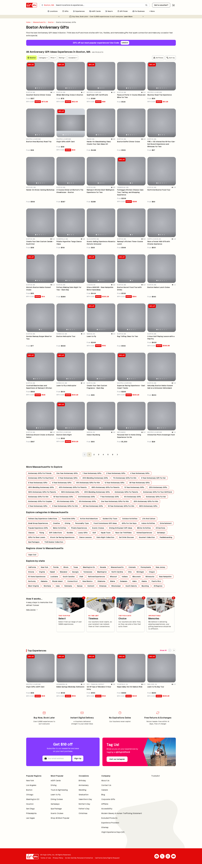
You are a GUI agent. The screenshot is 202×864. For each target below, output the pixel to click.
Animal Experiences (144, 533)
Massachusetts (39, 22)
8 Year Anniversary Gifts (37, 483)
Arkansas (102, 586)
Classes (31, 533)
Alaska (144, 581)
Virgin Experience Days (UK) (112, 832)
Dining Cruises (57, 799)
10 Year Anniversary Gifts (63, 497)
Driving (67, 523)
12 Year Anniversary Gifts (114, 483)
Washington (102, 572)
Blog (103, 794)
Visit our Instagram (117, 759)
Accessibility (106, 809)
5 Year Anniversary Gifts (68, 478)
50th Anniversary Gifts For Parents (42, 492)
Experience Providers (110, 823)
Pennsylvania (146, 567)
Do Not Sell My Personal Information (79, 858)
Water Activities (59, 528)
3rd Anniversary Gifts (86, 497)
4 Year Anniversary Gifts (139, 473)
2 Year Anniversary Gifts (115, 473)
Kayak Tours (105, 533)
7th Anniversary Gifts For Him (124, 478)
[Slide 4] (41, 134)
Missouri (113, 577)
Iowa (58, 586)
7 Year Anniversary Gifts (109, 497)
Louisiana (54, 577)
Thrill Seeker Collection (53, 542)
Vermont (90, 586)
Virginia (42, 572)
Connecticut (72, 581)
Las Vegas (30, 818)
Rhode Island (57, 581)
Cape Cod (32, 555)
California (32, 567)
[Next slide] (143, 16)
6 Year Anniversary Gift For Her (153, 478)
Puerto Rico (156, 581)
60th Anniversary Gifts (148, 506)
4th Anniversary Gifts (132, 497)
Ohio (130, 572)
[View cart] (173, 5)
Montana (47, 586)
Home (28, 22)
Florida (55, 567)
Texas (75, 567)
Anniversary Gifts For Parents (126, 492)
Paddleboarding (166, 537)
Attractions (160, 528)
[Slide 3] (39, 134)
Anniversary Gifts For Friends (39, 473)
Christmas (83, 813)
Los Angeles (31, 785)
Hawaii (52, 572)
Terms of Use (45, 858)
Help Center (31, 610)
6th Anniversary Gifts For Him (88, 483)
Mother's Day (84, 804)
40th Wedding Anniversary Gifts (41, 487)
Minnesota (150, 577)
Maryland (63, 572)
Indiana (125, 577)
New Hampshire (165, 577)
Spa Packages (34, 542)
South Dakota (131, 586)
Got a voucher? (161, 5)
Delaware (123, 581)
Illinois (65, 567)
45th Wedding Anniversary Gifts (95, 478)
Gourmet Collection (147, 537)
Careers (104, 790)
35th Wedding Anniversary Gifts (97, 492)
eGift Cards (56, 780)
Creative (56, 523)
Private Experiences (79, 528)
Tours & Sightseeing (59, 790)
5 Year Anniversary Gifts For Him (65, 506)
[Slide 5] (70, 134)
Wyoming (145, 586)
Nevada (103, 567)
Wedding (82, 790)
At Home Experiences (36, 577)
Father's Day (84, 809)
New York (44, 567)
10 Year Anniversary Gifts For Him (121, 506)
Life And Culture (148, 519)
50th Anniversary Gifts (70, 492)
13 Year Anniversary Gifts (134, 487)
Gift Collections (55, 533)
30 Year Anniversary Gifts (139, 483)
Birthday (82, 780)
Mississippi (116, 586)
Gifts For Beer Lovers (36, 537)
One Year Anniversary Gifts (67, 473)
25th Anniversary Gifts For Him (146, 501)
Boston (51, 22)
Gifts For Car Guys (129, 523)
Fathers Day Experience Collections (42, 519)
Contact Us (106, 785)
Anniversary (84, 785)
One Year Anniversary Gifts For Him (115, 501)
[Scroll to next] (174, 650)
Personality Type (82, 523)
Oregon (152, 572)
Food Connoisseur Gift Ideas (105, 523)
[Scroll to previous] (170, 650)
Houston (30, 804)
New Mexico (87, 581)
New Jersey (160, 567)
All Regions (158, 586)
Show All (163, 650)
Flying (41, 533)
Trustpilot (155, 776)
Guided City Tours (110, 519)
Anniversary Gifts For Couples (40, 501)
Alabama (44, 581)
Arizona (31, 572)
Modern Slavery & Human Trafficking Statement (121, 813)
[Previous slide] (59, 16)
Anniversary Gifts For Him (38, 497)
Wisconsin (136, 577)
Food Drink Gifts (68, 519)
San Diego (30, 809)
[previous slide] (29, 76)
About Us (105, 780)
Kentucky (32, 581)
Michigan (140, 572)
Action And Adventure (89, 519)
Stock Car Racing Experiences (62, 537)
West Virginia (33, 586)
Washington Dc (89, 567)
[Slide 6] (105, 234)
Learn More (132, 16)
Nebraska (68, 586)
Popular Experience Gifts (38, 528)
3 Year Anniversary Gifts (37, 506)
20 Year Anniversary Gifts (93, 506)
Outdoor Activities (129, 519)
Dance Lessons (85, 537)
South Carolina (68, 577)
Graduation (83, 794)
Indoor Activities (148, 523)
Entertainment (166, 523)
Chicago (29, 794)
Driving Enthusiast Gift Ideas (120, 528)
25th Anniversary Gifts (158, 487)
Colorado (132, 567)
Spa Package (56, 809)
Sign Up (77, 758)
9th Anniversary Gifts (65, 501)
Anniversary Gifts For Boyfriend (40, 478)
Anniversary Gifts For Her (156, 497)
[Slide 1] (35, 88)
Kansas (80, 586)
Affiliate (104, 804)
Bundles (70, 533)
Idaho (134, 581)
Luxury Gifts (83, 533)
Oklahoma (101, 581)
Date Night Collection (105, 537)
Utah (81, 577)
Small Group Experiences (38, 523)
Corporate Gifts (108, 799)
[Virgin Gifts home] (31, 5)
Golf (94, 533)
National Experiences (96, 577)
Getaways (161, 533)
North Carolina (117, 572)
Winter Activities (144, 528)
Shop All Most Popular (60, 818)
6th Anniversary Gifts (87, 501)
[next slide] (52, 76)
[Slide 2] (37, 134)
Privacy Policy (58, 858)
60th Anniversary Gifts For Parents (105, 487)
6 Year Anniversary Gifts (61, 483)
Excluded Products (109, 818)
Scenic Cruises (98, 528)
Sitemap (104, 827)
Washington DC (32, 799)
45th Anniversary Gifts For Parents (73, 487)
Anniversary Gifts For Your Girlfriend (157, 492)
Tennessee (87, 572)
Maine (112, 581)
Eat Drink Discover (126, 537)
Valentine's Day (85, 799)
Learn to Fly (56, 794)
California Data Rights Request (107, 858)
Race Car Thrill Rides (123, 533)
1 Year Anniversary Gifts (92, 473)
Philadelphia (31, 813)
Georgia (75, 572)
